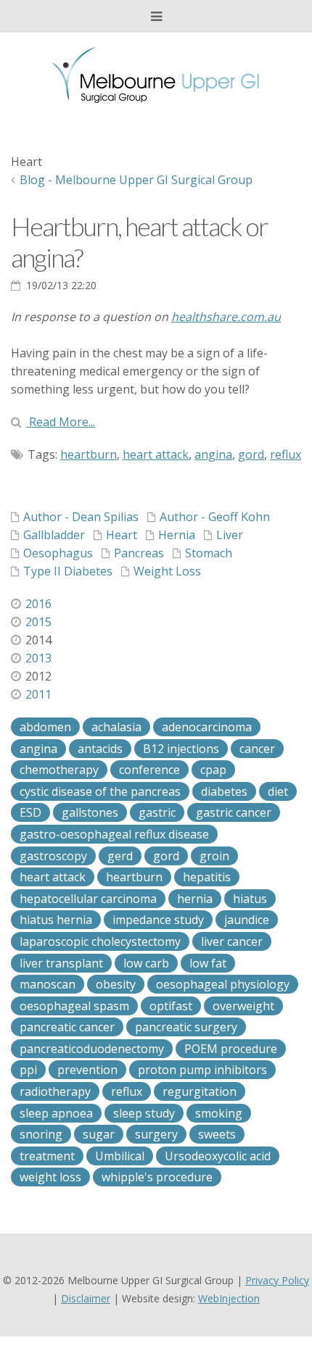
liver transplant (61, 963)
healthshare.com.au (226, 317)
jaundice (246, 920)
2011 (38, 694)
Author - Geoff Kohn (215, 517)
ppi (28, 1070)
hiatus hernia (56, 920)
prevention (87, 1070)
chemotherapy (59, 770)
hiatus (250, 899)
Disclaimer (85, 1298)
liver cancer (232, 941)
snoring (41, 1134)
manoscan (47, 984)
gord (251, 454)
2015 (38, 622)
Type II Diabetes (67, 571)
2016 (38, 604)
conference (149, 770)
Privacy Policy (277, 1280)
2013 (38, 658)
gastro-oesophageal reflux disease (114, 834)
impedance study (158, 920)
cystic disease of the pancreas (100, 791)
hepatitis (207, 877)
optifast (170, 1006)
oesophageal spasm (74, 1006)
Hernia (176, 535)
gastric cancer (233, 812)
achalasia (116, 727)
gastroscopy (53, 856)
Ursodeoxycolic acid (218, 1156)
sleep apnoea (56, 1113)
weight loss (50, 1177)
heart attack (156, 454)
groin (214, 856)
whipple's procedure (157, 1177)
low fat (207, 963)
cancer (257, 749)
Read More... (60, 422)
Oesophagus (58, 553)
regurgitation (200, 1091)
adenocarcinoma (207, 727)
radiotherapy (55, 1091)
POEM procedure (230, 1049)
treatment (47, 1156)
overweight (243, 1006)
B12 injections (181, 749)
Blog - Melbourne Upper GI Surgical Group (136, 180)
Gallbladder (54, 535)
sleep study (144, 1113)
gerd (120, 856)
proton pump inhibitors (202, 1070)
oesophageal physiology (223, 984)
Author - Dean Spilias (81, 517)
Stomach (208, 553)
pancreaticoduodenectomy (92, 1049)
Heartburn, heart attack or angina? (139, 241)
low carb (146, 963)
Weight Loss (167, 571)
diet (278, 791)
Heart (121, 535)
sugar (99, 1134)
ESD (30, 812)
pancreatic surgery (186, 1027)
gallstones (90, 812)
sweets (217, 1134)
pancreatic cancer (67, 1027)
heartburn (88, 454)
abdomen (45, 727)
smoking (218, 1113)
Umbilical (119, 1156)
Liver (229, 535)
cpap (213, 770)
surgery (156, 1134)
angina (213, 454)
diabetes (224, 791)
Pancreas (139, 553)
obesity (116, 984)
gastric (157, 812)
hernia (195, 899)
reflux (285, 454)
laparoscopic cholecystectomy (100, 941)
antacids (100, 749)
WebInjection (229, 1298)
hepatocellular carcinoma (88, 899)
